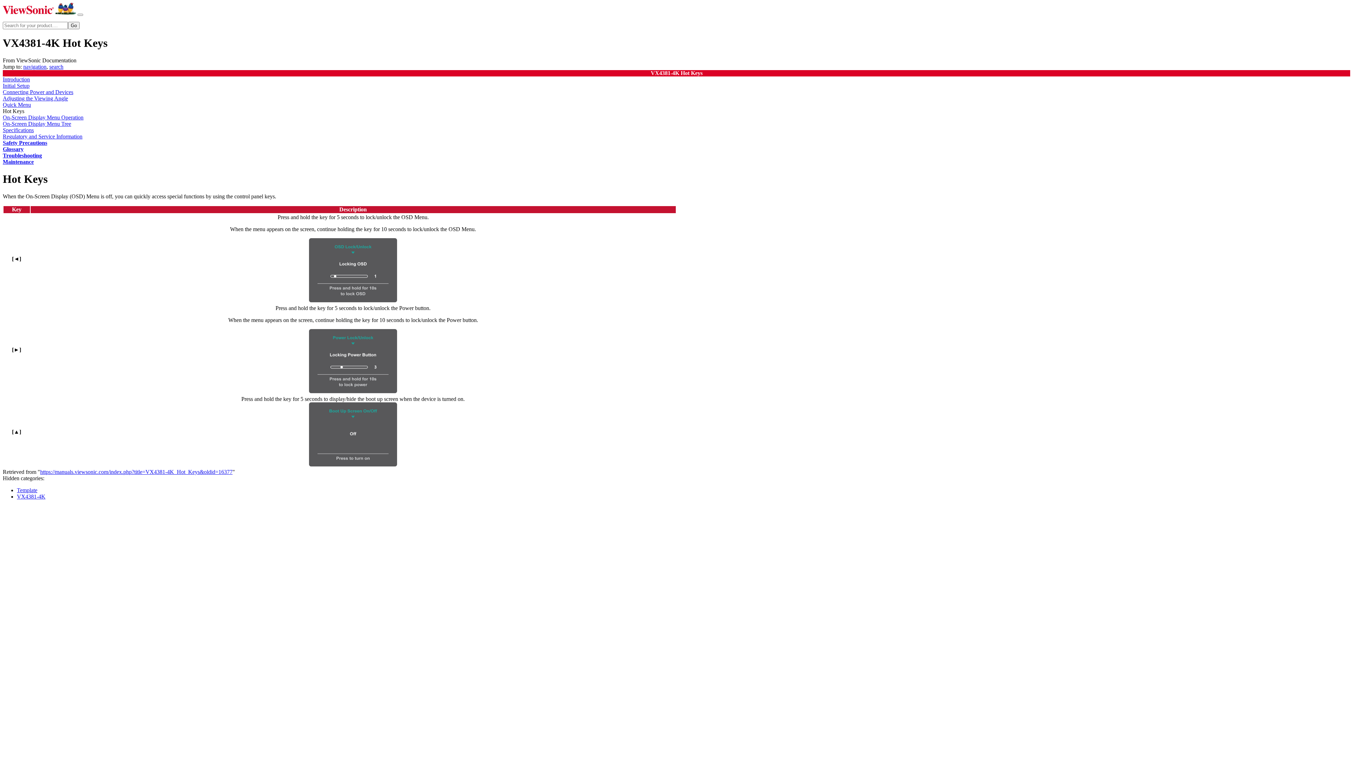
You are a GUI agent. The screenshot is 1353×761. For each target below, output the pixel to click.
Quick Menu (17, 105)
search (56, 67)
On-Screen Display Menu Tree (37, 124)
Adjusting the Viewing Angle (35, 98)
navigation (35, 67)
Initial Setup (16, 86)
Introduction (16, 79)
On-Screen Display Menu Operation (43, 117)
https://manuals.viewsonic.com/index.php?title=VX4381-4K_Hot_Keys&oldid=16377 (136, 472)
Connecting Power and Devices (38, 92)
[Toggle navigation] (80, 15)
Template (27, 490)
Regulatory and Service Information (42, 137)
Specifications (18, 130)
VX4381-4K (31, 497)
